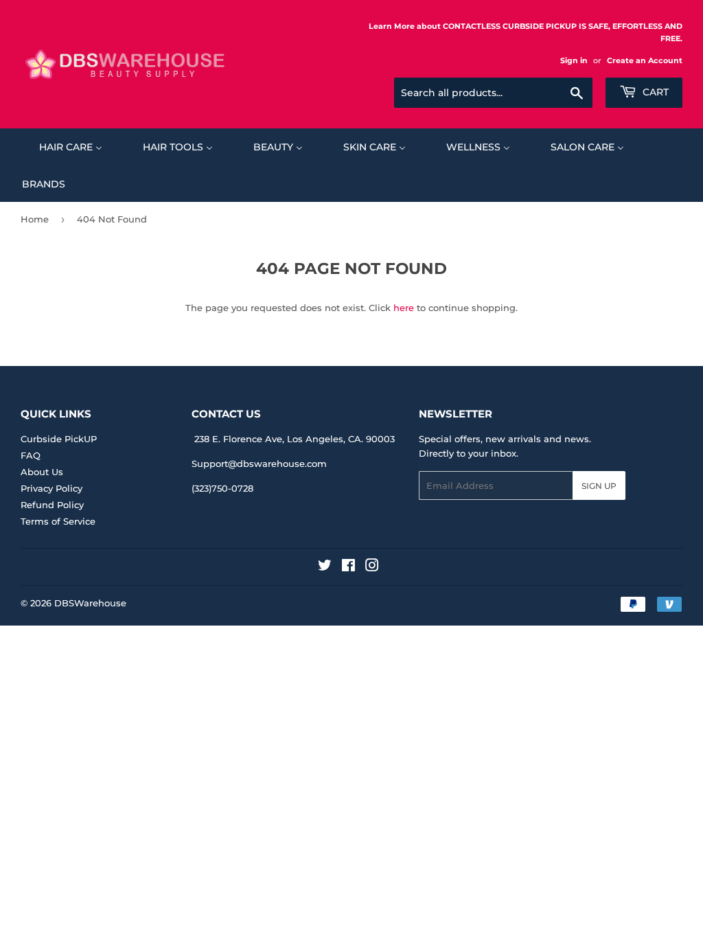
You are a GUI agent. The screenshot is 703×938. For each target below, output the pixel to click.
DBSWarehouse (90, 602)
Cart (654, 92)
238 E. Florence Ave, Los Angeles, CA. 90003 (294, 438)
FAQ (31, 455)
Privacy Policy (51, 488)
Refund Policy (52, 504)
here (403, 307)
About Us (42, 471)
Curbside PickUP (59, 438)
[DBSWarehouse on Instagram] (372, 567)
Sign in (574, 60)
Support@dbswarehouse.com (259, 463)
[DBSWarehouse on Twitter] (325, 567)
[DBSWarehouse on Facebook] (348, 567)
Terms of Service (58, 521)
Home (35, 219)
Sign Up (598, 486)
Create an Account (644, 60)
